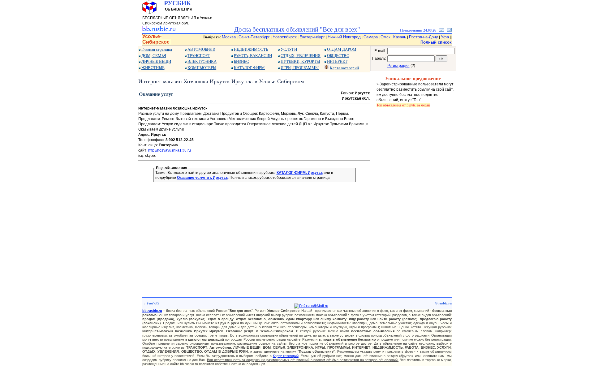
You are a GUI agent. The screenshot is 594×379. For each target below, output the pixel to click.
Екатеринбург (312, 37)
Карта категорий (344, 68)
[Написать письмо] (449, 30)
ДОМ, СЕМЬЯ (153, 55)
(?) (413, 65)
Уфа (445, 37)
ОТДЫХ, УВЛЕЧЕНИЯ (301, 55)
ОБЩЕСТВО (338, 55)
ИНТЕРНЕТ (337, 61)
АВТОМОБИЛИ (201, 49)
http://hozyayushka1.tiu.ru (169, 150)
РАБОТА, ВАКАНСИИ (253, 55)
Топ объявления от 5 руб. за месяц (403, 105)
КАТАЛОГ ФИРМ (249, 67)
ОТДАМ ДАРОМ (341, 49)
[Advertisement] (254, 230)
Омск (385, 37)
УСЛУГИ (289, 49)
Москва (229, 37)
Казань (399, 37)
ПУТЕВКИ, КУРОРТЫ (300, 61)
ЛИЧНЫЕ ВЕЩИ (156, 61)
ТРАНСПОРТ (198, 55)
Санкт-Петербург (254, 37)
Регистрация (398, 65)
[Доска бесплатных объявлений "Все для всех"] (158, 30)
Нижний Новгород (344, 37)
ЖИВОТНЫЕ (153, 67)
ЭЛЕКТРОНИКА (202, 61)
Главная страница (156, 49)
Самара (371, 37)
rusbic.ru (445, 303)
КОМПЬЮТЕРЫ (201, 67)
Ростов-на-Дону (423, 37)
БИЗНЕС (241, 61)
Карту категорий (286, 356)
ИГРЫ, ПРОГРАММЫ (300, 67)
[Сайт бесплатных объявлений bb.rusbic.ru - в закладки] (441, 30)
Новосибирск (285, 37)
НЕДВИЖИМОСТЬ (251, 49)
